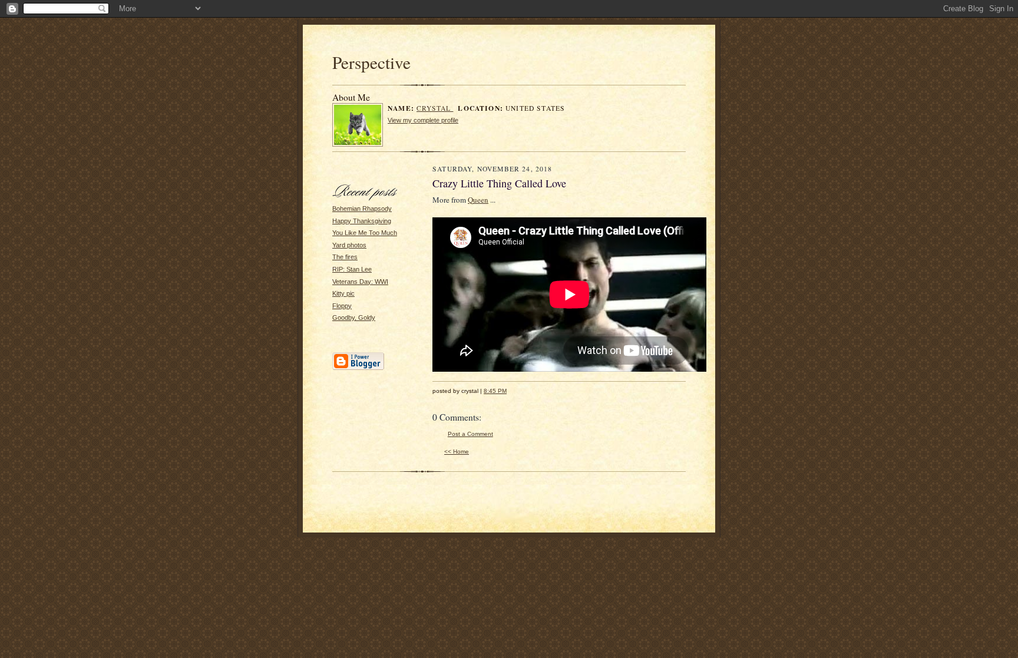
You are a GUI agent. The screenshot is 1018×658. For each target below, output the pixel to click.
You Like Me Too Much (364, 232)
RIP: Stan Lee (352, 269)
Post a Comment (470, 434)
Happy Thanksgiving (361, 220)
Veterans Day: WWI (360, 281)
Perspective (371, 62)
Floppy (342, 305)
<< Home (456, 451)
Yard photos (349, 245)
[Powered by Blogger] (358, 368)
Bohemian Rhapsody (362, 208)
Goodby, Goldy (353, 317)
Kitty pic (343, 293)
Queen (478, 199)
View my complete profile (423, 120)
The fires (345, 256)
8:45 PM (495, 391)
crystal (435, 108)
